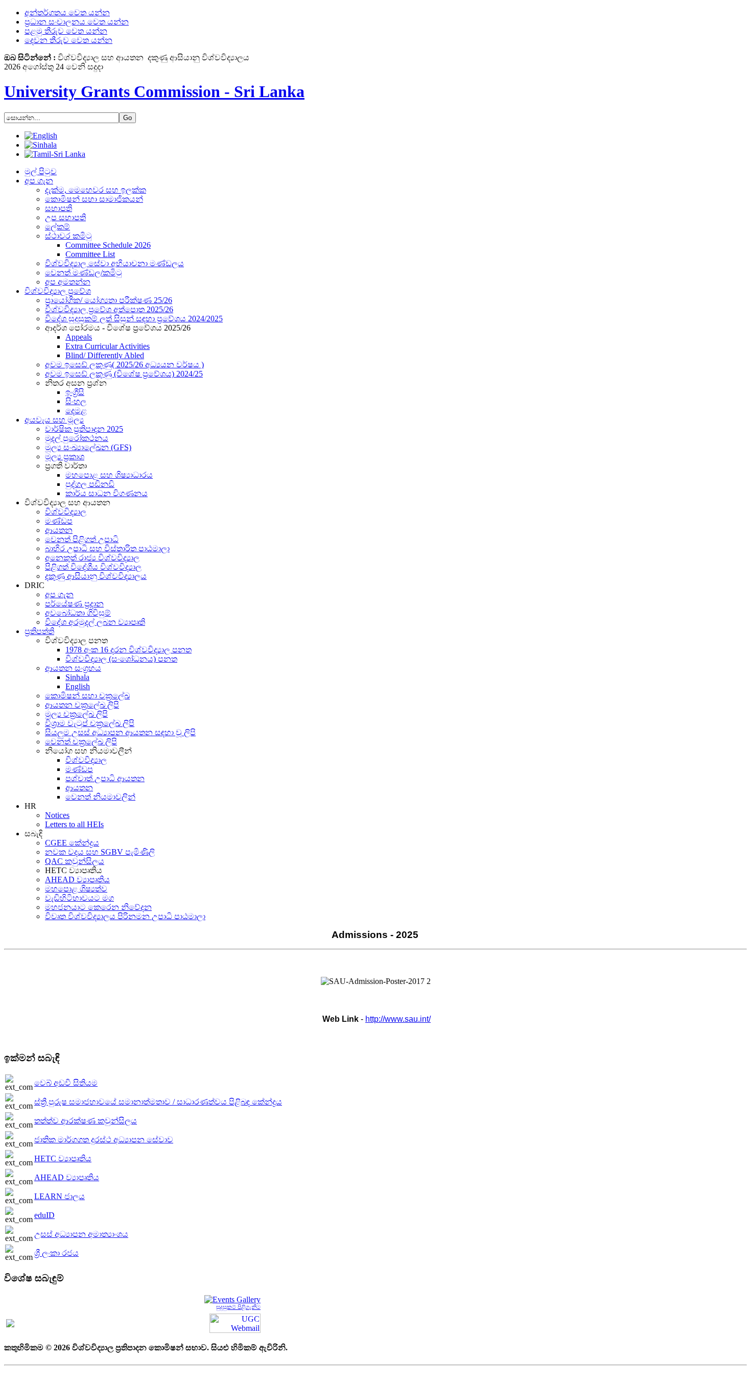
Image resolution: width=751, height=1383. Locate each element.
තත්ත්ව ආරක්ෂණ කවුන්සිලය (85, 1120)
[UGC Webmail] (235, 1322)
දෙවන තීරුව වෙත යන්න (68, 40)
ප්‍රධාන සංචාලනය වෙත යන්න (77, 21)
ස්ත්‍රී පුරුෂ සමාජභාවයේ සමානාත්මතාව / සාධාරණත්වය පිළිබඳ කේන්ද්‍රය (158, 1101)
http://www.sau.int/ (398, 1019)
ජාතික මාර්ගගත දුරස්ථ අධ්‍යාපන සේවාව (103, 1139)
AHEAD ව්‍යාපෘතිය (66, 1177)
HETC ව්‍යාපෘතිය (62, 1158)
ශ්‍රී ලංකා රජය (56, 1253)
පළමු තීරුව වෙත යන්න (66, 31)
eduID (44, 1215)
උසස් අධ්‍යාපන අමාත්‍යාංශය (81, 1234)
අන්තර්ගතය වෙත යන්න (67, 12)
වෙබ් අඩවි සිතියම (66, 1083)
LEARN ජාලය (59, 1196)
